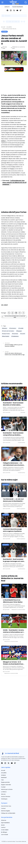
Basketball (3, 777)
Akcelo (3, 825)
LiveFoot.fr (7, 6)
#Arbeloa (4, 328)
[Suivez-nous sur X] (14, 10)
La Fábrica (3, 792)
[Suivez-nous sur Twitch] (20, 10)
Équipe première (5, 782)
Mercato (3, 794)
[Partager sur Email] (19, 312)
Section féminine (5, 796)
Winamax (3, 820)
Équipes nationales (6, 784)
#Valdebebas (15, 336)
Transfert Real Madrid (17, 6)
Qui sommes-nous (6, 806)
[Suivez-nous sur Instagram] (10, 10)
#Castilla (20, 328)
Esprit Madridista (5, 822)
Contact (3, 808)
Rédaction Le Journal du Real (18, 47)
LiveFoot (3, 827)
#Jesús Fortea (6, 333)
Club (2, 780)
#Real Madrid (5, 336)
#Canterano (12, 328)
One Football (4, 834)
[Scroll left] (2, 7)
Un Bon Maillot (4, 830)
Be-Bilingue (4, 832)
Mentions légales (5, 811)
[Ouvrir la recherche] (25, 2)
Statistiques (4, 799)
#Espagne (19, 331)
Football (3, 787)
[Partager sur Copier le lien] (23, 312)
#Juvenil (22, 333)
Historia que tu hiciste (6, 789)
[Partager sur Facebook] (16, 312)
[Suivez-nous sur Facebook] (7, 10)
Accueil (3, 27)
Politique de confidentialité (8, 813)
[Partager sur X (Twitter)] (8, 312)
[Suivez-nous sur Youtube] (17, 10)
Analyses (3, 775)
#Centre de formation (8, 331)
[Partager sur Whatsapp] (12, 312)
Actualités (9, 27)
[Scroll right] (26, 7)
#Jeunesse (15, 333)
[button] (3, 2)
